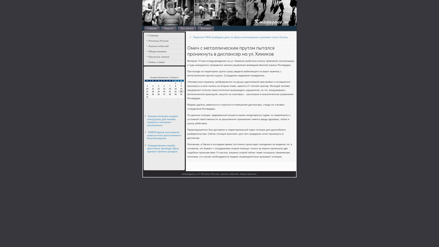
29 (176, 94)
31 (147, 97)
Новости (168, 29)
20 (164, 91)
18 (153, 91)
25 (153, 94)
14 (170, 89)
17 (147, 91)
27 (164, 94)
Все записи (187, 29)
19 (159, 91)
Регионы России (159, 41)
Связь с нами (157, 62)
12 (159, 89)
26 (159, 94)
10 (147, 89)
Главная (152, 29)
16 (181, 89)
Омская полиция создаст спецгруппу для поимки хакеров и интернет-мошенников (162, 120)
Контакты (206, 29)
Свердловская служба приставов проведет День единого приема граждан (163, 149)
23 (181, 91)
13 (164, 89)
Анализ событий (159, 46)
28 (170, 94)
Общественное (158, 52)
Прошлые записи (159, 57)
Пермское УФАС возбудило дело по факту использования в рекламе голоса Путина (240, 37)
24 (147, 94)
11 (153, 89)
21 (170, 91)
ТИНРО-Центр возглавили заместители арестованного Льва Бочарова (164, 135)
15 (176, 89)
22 (176, 91)
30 (181, 94)
